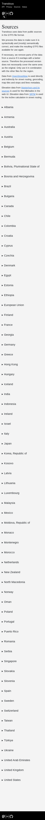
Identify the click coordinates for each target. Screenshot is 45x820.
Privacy (9, 7)
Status (24, 7)
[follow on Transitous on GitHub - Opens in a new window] (11, 12)
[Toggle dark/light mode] (4, 16)
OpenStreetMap (20, 76)
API (3, 7)
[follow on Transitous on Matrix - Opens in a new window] (7, 12)
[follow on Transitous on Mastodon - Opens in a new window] (3, 12)
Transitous (8, 3)
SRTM (32, 94)
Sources (17, 7)
